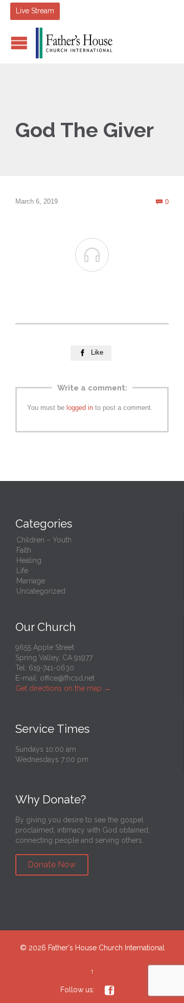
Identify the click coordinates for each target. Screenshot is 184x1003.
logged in (79, 407)
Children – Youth (44, 540)
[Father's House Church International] (74, 43)
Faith (23, 550)
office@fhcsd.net (67, 678)
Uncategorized (40, 591)
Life (22, 570)
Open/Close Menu (19, 43)
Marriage (30, 581)
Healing (28, 560)
